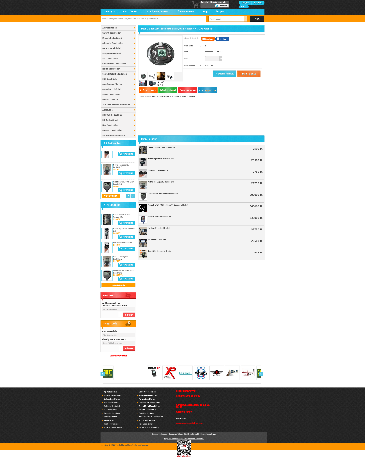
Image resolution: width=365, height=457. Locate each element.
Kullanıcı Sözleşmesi (159, 434)
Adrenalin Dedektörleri (112, 43)
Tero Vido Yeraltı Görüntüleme (116, 105)
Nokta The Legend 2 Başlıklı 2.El (161, 182)
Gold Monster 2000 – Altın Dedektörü (163, 193)
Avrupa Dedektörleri (111, 54)
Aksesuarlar (107, 110)
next (133, 196)
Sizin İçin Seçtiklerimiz (158, 12)
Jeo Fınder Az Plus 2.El (157, 240)
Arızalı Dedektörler (111, 95)
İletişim (220, 12)
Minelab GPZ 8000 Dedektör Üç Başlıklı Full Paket (168, 205)
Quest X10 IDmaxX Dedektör (159, 251)
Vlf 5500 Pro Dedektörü (113, 136)
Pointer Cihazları (110, 100)
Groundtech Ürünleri (111, 89)
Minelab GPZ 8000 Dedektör (159, 217)
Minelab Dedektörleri (112, 38)
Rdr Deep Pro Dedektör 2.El (124, 243)
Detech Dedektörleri (111, 48)
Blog (205, 12)
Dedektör (181, 419)
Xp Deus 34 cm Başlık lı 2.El (159, 228)
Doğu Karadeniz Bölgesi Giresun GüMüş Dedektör (184, 439)
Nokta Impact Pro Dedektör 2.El (161, 159)
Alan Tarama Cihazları (112, 84)
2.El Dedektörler (109, 79)
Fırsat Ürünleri (130, 12)
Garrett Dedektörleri (111, 33)
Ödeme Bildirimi (186, 12)
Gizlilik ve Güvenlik (191, 434)
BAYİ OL (244, 7)
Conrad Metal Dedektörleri (114, 74)
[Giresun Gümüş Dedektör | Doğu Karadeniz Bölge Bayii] (102, 2)
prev (128, 196)
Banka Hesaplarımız (208, 434)
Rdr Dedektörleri (110, 120)
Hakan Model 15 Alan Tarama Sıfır (161, 147)
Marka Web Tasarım (140, 445)
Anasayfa (110, 12)
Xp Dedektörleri (109, 28)
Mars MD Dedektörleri (112, 130)
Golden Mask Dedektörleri (114, 64)
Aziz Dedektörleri (110, 59)
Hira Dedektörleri (110, 125)
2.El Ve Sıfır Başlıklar (112, 115)
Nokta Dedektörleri (111, 69)
